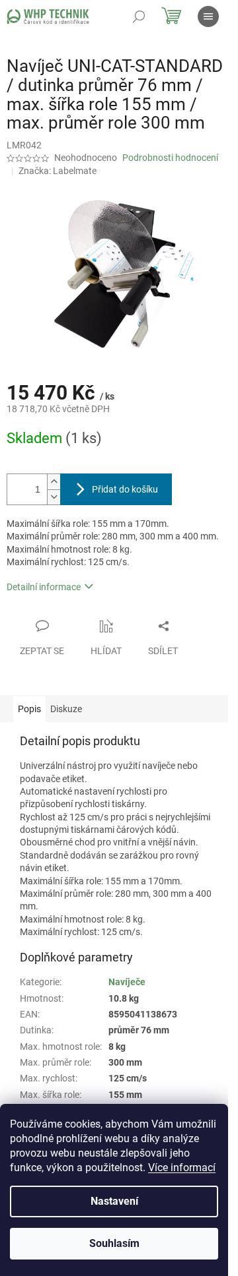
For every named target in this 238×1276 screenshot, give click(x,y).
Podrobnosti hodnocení (170, 157)
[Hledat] (139, 16)
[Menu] (208, 16)
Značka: (58, 171)
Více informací (182, 1167)
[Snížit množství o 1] (53, 496)
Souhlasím (114, 1243)
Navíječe (126, 982)
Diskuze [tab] (66, 709)
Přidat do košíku (125, 489)
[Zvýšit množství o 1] (53, 481)
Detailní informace (44, 587)
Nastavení (114, 1201)
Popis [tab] (29, 709)
